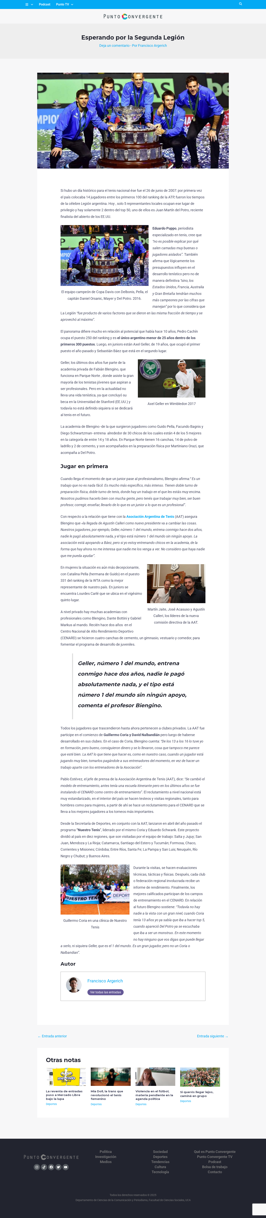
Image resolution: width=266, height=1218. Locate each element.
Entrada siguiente (212, 1036)
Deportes (51, 1104)
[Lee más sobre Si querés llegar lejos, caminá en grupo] (200, 1077)
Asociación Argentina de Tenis (150, 516)
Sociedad (160, 1151)
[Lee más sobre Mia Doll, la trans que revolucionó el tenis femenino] (111, 1076)
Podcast (44, 4)
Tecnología (160, 1172)
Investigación (105, 1157)
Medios (106, 1162)
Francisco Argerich (105, 980)
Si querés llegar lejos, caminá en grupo (196, 1094)
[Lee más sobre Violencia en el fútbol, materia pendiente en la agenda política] (155, 1076)
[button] (29, 4)
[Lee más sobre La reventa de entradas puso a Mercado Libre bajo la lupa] (66, 1076)
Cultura (160, 1167)
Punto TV (62, 4)
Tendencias (160, 1162)
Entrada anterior (52, 1036)
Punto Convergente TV (215, 1157)
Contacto (215, 1172)
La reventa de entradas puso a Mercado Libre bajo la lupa (64, 1095)
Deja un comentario (114, 45)
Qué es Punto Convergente (215, 1151)
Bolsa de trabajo (214, 1167)
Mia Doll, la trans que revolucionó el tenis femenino (107, 1095)
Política (106, 1151)
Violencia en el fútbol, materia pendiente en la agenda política (154, 1095)
